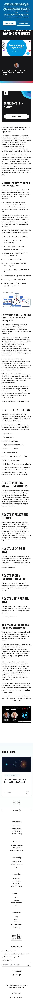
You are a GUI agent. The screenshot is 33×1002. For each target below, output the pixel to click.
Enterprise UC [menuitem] (16, 826)
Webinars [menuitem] (16, 919)
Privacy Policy (16, 993)
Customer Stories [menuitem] (16, 924)
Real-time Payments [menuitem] (16, 850)
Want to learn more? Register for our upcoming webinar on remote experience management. (16, 698)
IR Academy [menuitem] (16, 927)
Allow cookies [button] (9, 23)
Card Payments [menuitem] (16, 848)
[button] (14, 802)
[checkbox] (16, 955)
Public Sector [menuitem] (16, 878)
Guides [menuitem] (16, 922)
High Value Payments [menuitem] (16, 845)
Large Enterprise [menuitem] (16, 881)
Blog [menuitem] (16, 917)
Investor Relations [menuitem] (16, 903)
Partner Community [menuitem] (16, 864)
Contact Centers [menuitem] (17, 831)
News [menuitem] (16, 905)
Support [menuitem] (16, 867)
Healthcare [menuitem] (16, 883)
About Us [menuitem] (16, 897)
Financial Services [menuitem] (16, 886)
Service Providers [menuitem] (16, 828)
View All (15, 810)
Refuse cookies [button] (23, 23)
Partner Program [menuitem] (16, 862)
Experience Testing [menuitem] (16, 834)
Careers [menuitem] (16, 900)
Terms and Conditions (17, 997)
